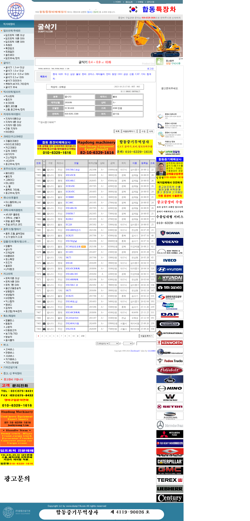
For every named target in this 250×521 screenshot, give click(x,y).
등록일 (144, 163)
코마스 (91, 74)
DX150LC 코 (72, 285)
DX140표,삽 (71, 301)
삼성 (72, 74)
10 (73, 336)
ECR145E (70, 186)
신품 (131, 74)
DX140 (69, 307)
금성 (126, 74)
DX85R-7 (70, 213)
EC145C (69, 252)
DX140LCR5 (72, 274)
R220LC (69, 219)
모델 (76, 163)
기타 (143, 74)
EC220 (69, 224)
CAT (137, 74)
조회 (152, 163)
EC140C (69, 202)
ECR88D (70, 197)
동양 (114, 74)
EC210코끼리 (72, 318)
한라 (84, 74)
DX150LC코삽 (73, 169)
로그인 (150, 68)
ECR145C (70, 191)
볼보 (78, 74)
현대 (55, 74)
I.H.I (120, 74)
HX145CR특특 (73, 268)
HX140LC (70, 180)
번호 (38, 163)
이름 (135, 163)
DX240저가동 (72, 323)
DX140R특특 (72, 279)
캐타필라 (100, 74)
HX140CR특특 (73, 312)
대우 (61, 74)
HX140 (69, 263)
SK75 (68, 257)
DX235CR (70, 329)
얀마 (108, 74)
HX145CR (70, 175)
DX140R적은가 (73, 230)
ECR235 (69, 235)
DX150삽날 (71, 241)
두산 (66, 74)
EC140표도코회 (73, 246)
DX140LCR (71, 208)
